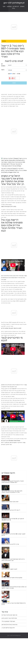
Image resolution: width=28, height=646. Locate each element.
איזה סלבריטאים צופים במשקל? (10, 502)
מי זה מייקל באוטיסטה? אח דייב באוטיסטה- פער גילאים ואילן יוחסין (13, 559)
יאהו (2, 295)
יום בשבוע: (3, 65)
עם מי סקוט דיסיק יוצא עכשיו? (9, 569)
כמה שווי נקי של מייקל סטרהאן (9, 624)
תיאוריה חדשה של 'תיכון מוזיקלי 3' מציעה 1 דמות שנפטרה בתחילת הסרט (13, 481)
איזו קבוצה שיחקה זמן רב (8, 628)
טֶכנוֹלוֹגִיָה (9, 6)
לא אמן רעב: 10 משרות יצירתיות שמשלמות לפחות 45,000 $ (13, 519)
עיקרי (4, 6)
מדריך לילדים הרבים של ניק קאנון (10, 544)
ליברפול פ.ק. (16, 6)
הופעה (14, 83)
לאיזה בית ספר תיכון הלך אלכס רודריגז (11, 328)
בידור (13, 8)
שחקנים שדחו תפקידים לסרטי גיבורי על (12, 578)
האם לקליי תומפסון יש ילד (8, 621)
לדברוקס (14, 388)
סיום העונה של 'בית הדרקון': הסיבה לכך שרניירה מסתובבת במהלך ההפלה (12, 491)
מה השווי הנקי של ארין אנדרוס (9, 615)
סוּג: (9, 74)
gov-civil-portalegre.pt (14, 2)
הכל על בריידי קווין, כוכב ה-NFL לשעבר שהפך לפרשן (13, 534)
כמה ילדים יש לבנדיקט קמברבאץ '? (11, 510)
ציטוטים (22, 6)
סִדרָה (18, 74)
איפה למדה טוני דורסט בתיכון (9, 618)
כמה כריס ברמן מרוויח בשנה (8, 206)
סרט (13, 74)
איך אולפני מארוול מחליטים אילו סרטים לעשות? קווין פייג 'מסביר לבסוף (14, 587)
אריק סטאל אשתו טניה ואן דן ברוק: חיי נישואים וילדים (14, 603)
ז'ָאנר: (3, 70)
